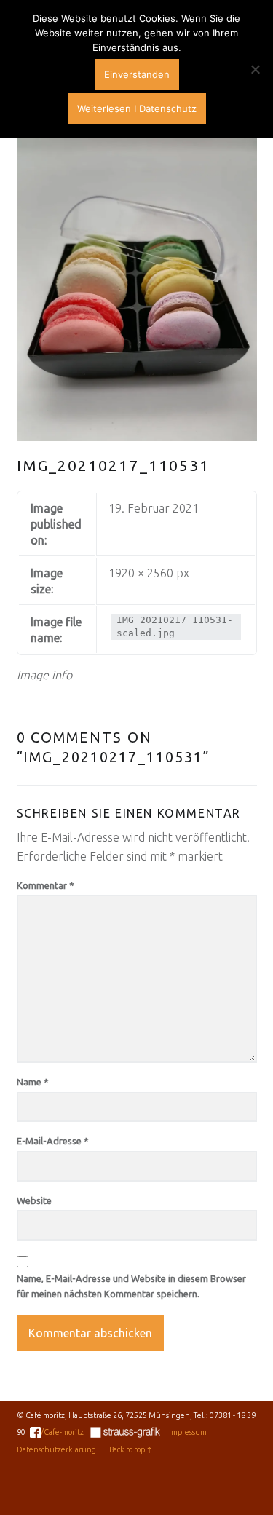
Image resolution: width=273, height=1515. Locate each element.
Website (34, 1200)
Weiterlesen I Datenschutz (137, 108)
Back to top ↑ (130, 1449)
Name (33, 1082)
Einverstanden (137, 74)
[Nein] (255, 69)
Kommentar (45, 885)
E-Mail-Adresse (53, 1141)
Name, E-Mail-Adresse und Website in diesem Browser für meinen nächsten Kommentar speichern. (131, 1286)
